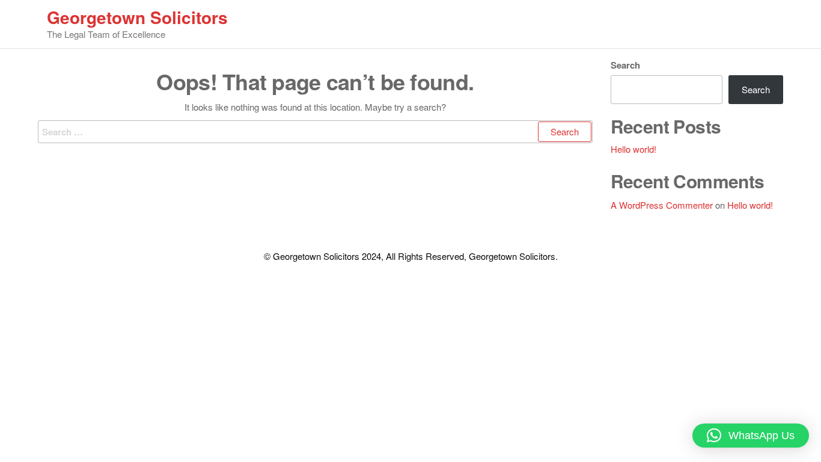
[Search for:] (315, 131)
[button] (750, 436)
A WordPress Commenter (662, 205)
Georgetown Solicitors (137, 17)
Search (625, 65)
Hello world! (633, 149)
